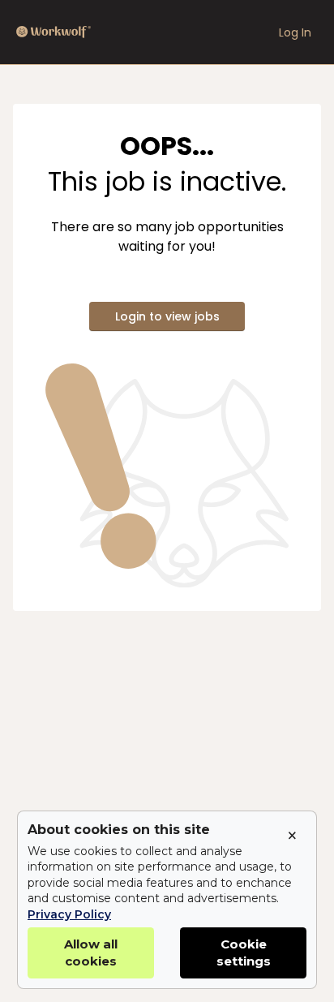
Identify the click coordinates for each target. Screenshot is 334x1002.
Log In (295, 32)
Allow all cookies (91, 952)
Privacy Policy (69, 914)
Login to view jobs (167, 316)
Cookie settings (243, 952)
